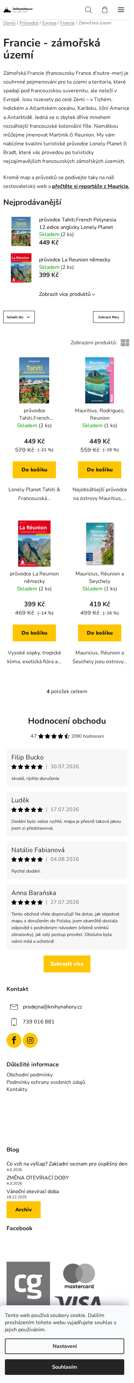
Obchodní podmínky (30, 1074)
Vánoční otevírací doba (33, 1192)
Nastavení (65, 1346)
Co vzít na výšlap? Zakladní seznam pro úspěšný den (67, 1164)
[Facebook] (14, 1040)
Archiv (23, 1209)
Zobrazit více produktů (65, 294)
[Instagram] (30, 1040)
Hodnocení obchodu (67, 721)
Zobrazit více (67, 964)
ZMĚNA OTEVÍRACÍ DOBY (38, 1178)
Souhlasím (64, 1367)
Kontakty (17, 1089)
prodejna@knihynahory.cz (52, 1006)
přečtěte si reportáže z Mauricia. (90, 186)
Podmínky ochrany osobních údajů (46, 1082)
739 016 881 (39, 1021)
